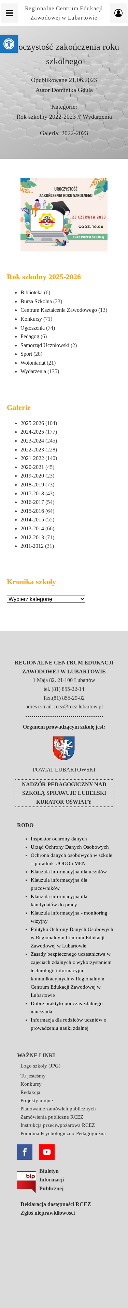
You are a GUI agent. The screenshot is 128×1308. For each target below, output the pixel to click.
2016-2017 (32, 502)
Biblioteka (31, 292)
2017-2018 (32, 493)
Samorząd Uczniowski (44, 345)
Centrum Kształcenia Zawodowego (58, 310)
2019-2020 (32, 476)
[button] (9, 44)
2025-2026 (32, 423)
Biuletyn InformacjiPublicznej (51, 1179)
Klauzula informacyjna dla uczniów (69, 871)
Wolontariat (32, 363)
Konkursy (31, 319)
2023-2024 (32, 441)
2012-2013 (32, 537)
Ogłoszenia (32, 328)
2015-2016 (32, 511)
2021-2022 (32, 458)
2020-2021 (32, 467)
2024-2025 (32, 432)
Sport (26, 354)
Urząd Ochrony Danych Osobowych (70, 847)
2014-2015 (32, 519)
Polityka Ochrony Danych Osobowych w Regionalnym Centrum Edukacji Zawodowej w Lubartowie (72, 937)
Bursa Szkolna (36, 301)
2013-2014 (32, 528)
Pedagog (29, 336)
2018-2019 (32, 484)
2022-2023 (74, 133)
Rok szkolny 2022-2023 (46, 116)
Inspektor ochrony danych (59, 838)
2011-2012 (32, 546)
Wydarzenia (97, 116)
